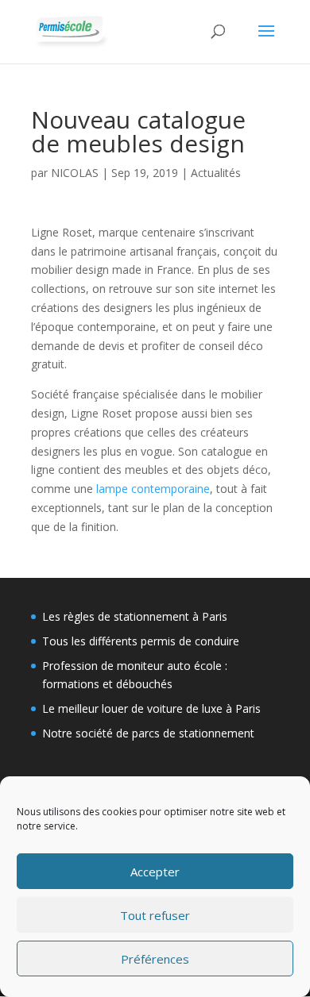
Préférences (155, 959)
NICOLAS (75, 172)
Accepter (155, 872)
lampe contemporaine (153, 488)
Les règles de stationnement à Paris (134, 616)
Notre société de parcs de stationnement (148, 733)
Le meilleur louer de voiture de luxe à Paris (151, 708)
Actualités (216, 172)
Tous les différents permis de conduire (140, 641)
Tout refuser (155, 915)
